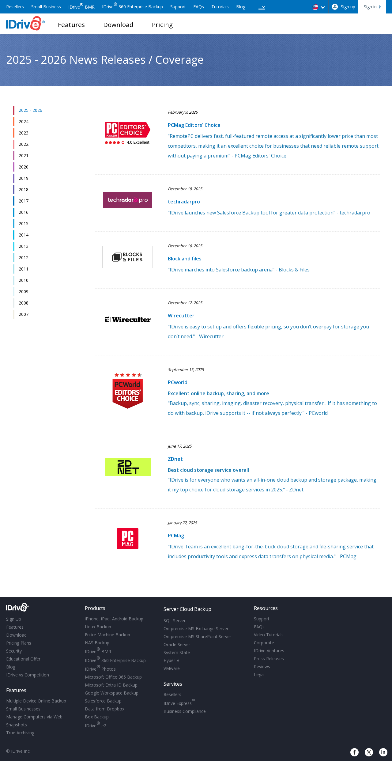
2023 (23, 133)
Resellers (15, 6)
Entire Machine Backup (107, 635)
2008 (23, 303)
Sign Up (13, 619)
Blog (240, 6)
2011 (23, 269)
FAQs (198, 6)
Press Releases (269, 658)
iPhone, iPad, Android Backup (114, 619)
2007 (23, 314)
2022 (23, 144)
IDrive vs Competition (27, 675)
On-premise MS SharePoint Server (197, 636)
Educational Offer (23, 659)
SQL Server (175, 620)
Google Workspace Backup (111, 693)
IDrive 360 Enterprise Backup (132, 6)
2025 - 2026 (30, 110)
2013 (23, 246)
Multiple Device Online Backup (36, 701)
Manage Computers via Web (34, 717)
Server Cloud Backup (187, 609)
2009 (23, 291)
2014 (23, 235)
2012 (23, 257)
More (263, 8)
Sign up (348, 6)
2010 (23, 280)
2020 (23, 167)
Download (118, 24)
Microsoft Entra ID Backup (111, 685)
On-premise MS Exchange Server (196, 628)
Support (178, 6)
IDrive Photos (100, 668)
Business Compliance (185, 711)
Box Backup (97, 717)
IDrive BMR (81, 7)
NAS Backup (97, 643)
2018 (23, 189)
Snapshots (16, 725)
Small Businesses (23, 709)
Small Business (46, 6)
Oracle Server (177, 644)
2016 (23, 212)
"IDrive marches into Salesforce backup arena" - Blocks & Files (239, 269)
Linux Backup (98, 627)
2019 (23, 178)
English (319, 6)
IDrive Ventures (269, 650)
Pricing (162, 24)
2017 (23, 201)
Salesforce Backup (103, 701)
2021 (23, 155)
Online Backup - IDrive (26, 23)
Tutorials (220, 6)
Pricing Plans (18, 643)
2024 (23, 121)
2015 (23, 223)
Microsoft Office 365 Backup (113, 677)
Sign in (370, 6)
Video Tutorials (269, 635)
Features (71, 24)
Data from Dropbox (104, 709)
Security (14, 651)
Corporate (264, 643)
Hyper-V (171, 660)
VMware (172, 668)
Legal (259, 674)
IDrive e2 (95, 725)
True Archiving (20, 733)
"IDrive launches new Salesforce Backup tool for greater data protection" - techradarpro (269, 212)
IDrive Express (179, 702)
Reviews (262, 666)
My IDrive (41, 608)
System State (177, 652)
